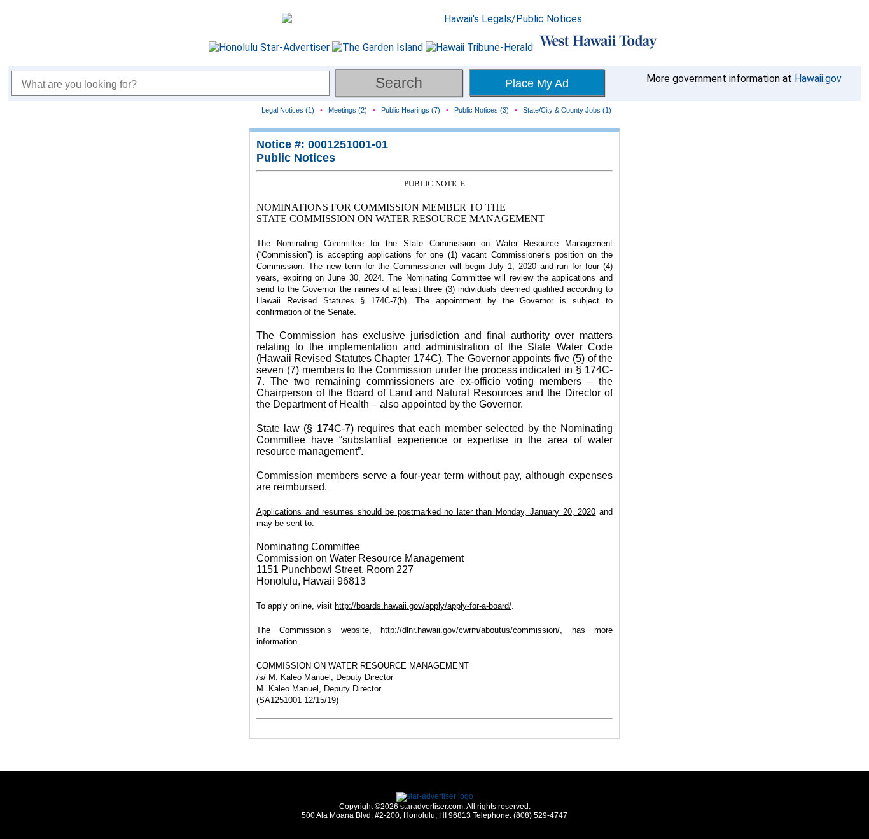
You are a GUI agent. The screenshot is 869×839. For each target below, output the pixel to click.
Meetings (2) (347, 110)
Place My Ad (537, 83)
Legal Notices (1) (287, 110)
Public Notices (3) (481, 110)
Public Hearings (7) (410, 110)
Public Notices (295, 157)
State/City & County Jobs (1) (567, 110)
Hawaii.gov (818, 79)
